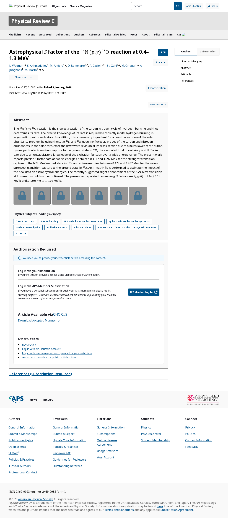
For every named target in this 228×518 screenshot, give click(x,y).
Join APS (48, 399)
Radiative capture (57, 227)
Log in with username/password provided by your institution (57, 353)
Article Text (187, 74)
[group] (89, 198)
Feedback (191, 447)
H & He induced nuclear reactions (83, 221)
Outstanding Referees (67, 466)
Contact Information (198, 440)
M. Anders (56, 66)
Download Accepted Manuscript (39, 320)
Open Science (18, 447)
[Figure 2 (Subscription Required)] (42, 196)
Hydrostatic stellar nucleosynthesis (129, 221)
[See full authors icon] (23, 77)
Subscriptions (106, 434)
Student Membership (155, 440)
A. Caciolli (96, 66)
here (160, 506)
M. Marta (31, 70)
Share (159, 62)
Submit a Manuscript (23, 434)
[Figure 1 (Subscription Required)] (22, 196)
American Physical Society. (35, 499)
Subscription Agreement (176, 510)
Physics (146, 427)
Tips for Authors (20, 466)
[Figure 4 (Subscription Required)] (80, 196)
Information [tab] (208, 51)
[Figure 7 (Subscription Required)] (138, 196)
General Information (22, 427)
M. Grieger (128, 66)
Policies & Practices (21, 459)
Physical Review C (33, 20)
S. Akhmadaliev (37, 66)
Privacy (190, 427)
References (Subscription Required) (40, 373)
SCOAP (14, 453)
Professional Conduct (23, 472)
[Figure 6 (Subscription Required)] (119, 196)
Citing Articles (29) (191, 61)
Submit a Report (63, 434)
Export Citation (157, 88)
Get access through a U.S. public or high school (49, 357)
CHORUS (60, 314)
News (33, 399)
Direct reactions (25, 221)
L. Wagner (16, 66)
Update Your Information (69, 440)
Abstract (186, 68)
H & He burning (49, 221)
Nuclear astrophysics (28, 227)
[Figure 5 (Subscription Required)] (99, 196)
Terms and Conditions (119, 510)
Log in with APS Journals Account (41, 349)
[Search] (178, 6)
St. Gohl (112, 66)
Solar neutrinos (82, 227)
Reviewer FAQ (62, 453)
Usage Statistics (107, 451)
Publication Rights (21, 440)
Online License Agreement (107, 442)
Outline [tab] (186, 51)
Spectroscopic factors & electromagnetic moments (127, 227)
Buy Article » (29, 344)
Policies (190, 434)
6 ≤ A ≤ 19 (21, 233)
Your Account (105, 457)
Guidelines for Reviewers (69, 459)
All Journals (58, 6)
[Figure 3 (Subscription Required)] (61, 196)
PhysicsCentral (151, 434)
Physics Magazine (80, 6)
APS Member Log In (141, 292)
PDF (163, 52)
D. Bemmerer (76, 66)
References (187, 80)
